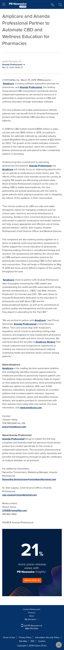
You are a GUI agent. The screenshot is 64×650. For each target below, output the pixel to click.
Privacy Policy (25, 637)
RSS (32, 641)
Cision (37, 645)
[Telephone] (52, 4)
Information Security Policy (47, 637)
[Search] (60, 4)
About (31, 616)
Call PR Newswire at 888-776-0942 (32, 627)
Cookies (42, 641)
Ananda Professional (31, 87)
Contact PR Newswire (31, 609)
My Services (30, 619)
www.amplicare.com (31, 407)
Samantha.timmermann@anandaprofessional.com (29, 479)
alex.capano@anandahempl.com (19, 495)
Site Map (23, 641)
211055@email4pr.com (14, 510)
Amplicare (8, 83)
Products (31, 612)
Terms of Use (9, 637)
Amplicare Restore (45, 342)
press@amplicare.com (14, 426)
